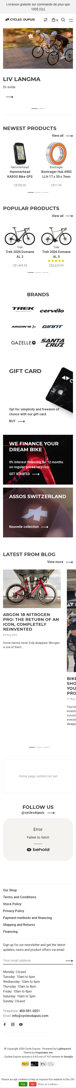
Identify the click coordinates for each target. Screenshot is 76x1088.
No (32, 1084)
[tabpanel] (38, 63)
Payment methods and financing (27, 918)
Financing (10, 932)
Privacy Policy (13, 911)
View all (57, 136)
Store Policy (12, 904)
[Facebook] (4, 1025)
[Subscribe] (68, 960)
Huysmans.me (44, 1052)
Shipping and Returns (19, 925)
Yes (23, 1084)
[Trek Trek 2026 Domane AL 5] (56, 233)
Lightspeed (64, 1048)
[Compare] (46, 20)
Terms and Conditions (19, 897)
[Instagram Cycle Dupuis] (12, 1025)
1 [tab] (35, 104)
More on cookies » (48, 1084)
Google (68, 1056)
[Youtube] (20, 1025)
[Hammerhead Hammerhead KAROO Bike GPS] (20, 153)
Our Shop (10, 890)
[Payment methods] (26, 1065)
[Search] (63, 20)
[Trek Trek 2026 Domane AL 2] (20, 233)
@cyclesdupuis (33, 813)
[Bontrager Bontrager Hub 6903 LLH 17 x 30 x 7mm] (56, 153)
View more (55, 562)
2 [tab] (43, 104)
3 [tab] (46, 192)
